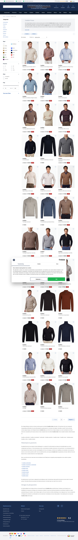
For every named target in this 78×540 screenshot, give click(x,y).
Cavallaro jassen (25, 475)
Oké (56, 279)
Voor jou (41, 506)
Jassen (43, 12)
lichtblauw (14, 44)
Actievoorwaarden (6, 526)
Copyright (37, 535)
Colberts (31, 12)
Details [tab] (39, 264)
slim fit (6, 78)
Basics (55, 12)
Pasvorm (5, 63)
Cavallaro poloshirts (26, 466)
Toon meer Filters (7, 93)
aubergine (6, 59)
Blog (70, 12)
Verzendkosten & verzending (8, 513)
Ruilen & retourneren (7, 515)
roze (13, 57)
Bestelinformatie (6, 508)
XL (13, 68)
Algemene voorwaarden (31, 535)
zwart (13, 52)
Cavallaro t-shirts (25, 473)
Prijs (4, 82)
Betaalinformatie (6, 511)
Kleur (4, 74)
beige (6, 48)
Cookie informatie (46, 535)
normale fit (7, 76)
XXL (6, 70)
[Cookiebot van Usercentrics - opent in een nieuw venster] (59, 260)
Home (4, 16)
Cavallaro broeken (25, 472)
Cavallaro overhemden (26, 462)
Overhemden (7, 12)
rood (13, 54)
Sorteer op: (32, 37)
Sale (60, 12)
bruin (5, 52)
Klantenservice (7, 506)
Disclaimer (41, 535)
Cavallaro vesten (25, 470)
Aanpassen (38, 279)
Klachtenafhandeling (7, 517)
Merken (65, 12)
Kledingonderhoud (6, 521)
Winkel (23, 506)
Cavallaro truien (25, 468)
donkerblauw (14, 50)
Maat (4, 41)
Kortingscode (41, 508)
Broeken (37, 12)
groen (6, 57)
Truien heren (8, 16)
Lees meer (27, 29)
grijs (5, 54)
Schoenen (49, 12)
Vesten (25, 12)
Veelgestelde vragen (7, 519)
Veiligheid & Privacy (53, 535)
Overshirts (5, 29)
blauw (13, 48)
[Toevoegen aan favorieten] (37, 42)
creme (6, 45)
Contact (22, 511)
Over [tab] (57, 264)
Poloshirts (14, 12)
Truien (20, 12)
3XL (14, 70)
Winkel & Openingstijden (25, 508)
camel (6, 50)
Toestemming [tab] (21, 264)
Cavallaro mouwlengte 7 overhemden (29, 464)
